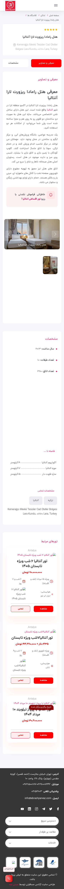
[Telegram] (44, 809)
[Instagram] (36, 809)
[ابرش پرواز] (10, 6)
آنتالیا (50, 110)
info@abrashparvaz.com (38, 798)
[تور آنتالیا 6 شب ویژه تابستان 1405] (32, 555)
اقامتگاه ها (32, 15)
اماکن (43, 15)
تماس (20, 609)
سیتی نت (14, 885)
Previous (55, 234)
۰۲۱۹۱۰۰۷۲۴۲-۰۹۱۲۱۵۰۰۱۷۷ (36, 784)
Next (8, 234)
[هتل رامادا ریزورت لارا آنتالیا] (50, 265)
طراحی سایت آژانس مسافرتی (40, 885)
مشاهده (43, 609)
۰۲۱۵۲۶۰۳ (36, 791)
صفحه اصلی (54, 15)
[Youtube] (22, 809)
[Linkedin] (29, 809)
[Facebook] (58, 809)
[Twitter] (51, 809)
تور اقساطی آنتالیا (32, 199)
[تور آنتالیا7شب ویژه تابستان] (32, 632)
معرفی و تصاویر (46, 63)
